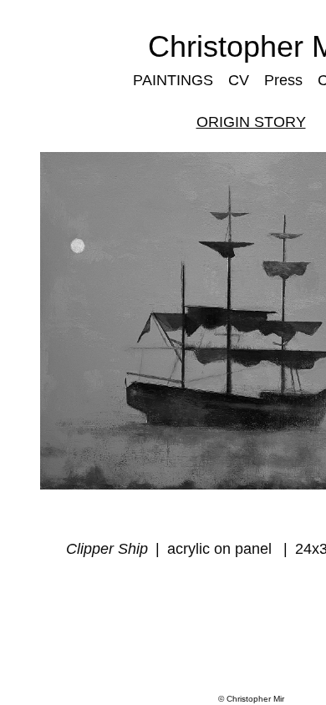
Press (281, 80)
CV (237, 80)
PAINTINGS (174, 80)
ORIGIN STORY (250, 121)
